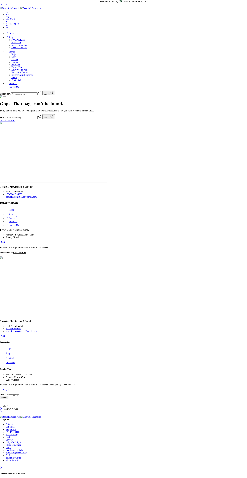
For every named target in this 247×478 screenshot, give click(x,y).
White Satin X (12, 460)
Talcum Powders (19, 47)
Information (5, 342)
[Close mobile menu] (1, 414)
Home (11, 33)
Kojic (13, 54)
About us (10, 358)
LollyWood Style (19, 70)
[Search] (7, 27)
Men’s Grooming (19, 45)
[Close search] (2, 403)
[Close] (1, 406)
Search (47, 94)
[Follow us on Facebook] (1, 243)
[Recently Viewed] (8, 391)
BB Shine (15, 64)
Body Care (16, 42)
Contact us (10, 362)
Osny (13, 57)
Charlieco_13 (19, 252)
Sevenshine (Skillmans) (22, 75)
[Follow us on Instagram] (3, 243)
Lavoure (15, 62)
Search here (5, 94)
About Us (13, 83)
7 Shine (14, 59)
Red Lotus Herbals (19, 72)
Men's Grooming (13, 445)
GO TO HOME (7, 120)
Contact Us (14, 87)
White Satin (16, 80)
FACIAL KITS (18, 40)
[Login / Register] (7, 14)
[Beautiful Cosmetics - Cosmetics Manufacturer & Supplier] (20, 8)
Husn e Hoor (17, 67)
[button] (123, 342)
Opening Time (6, 369)
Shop (11, 37)
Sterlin (14, 77)
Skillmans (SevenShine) (16, 452)
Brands (12, 52)
